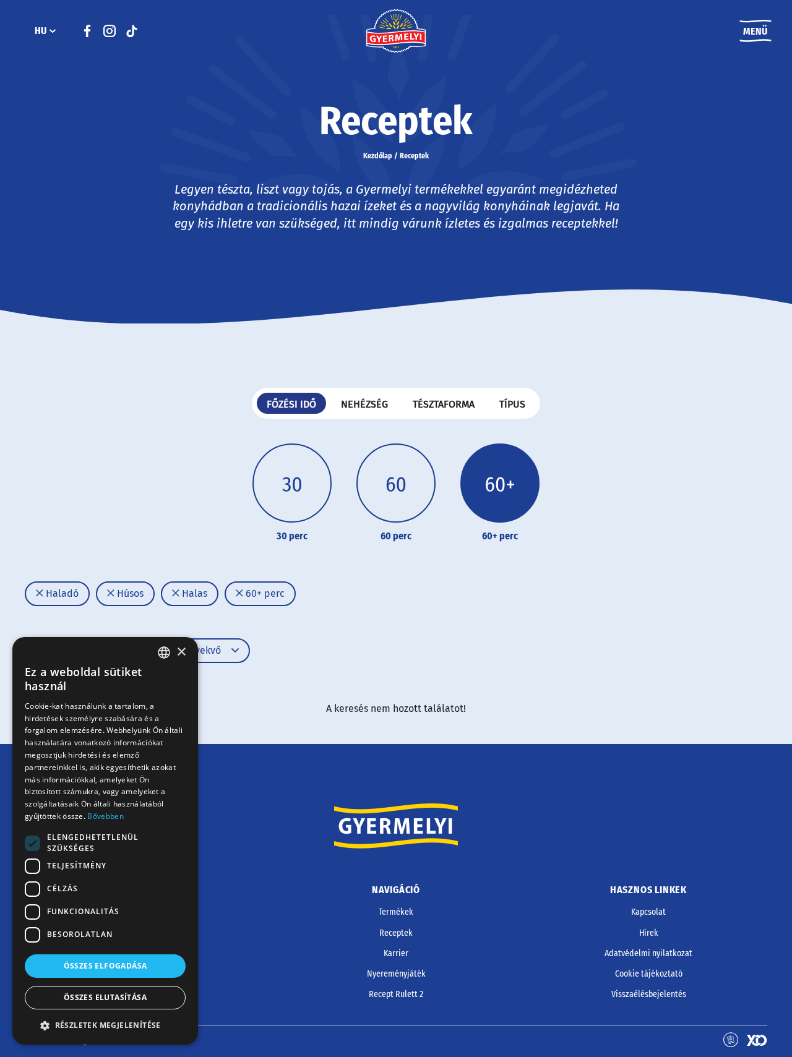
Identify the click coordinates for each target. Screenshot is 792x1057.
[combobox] (164, 652)
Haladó (61, 593)
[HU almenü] (52, 31)
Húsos (129, 593)
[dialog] (105, 841)
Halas (193, 593)
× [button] (181, 652)
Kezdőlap (377, 156)
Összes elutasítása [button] (105, 998)
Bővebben (105, 816)
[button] (105, 1025)
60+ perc (264, 593)
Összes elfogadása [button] (105, 966)
